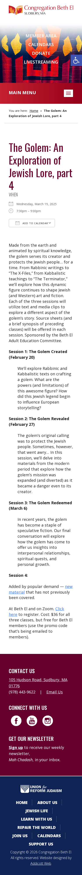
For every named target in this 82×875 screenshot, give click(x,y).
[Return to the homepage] (41, 10)
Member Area (41, 36)
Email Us (54, 692)
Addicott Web (40, 863)
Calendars (41, 44)
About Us (47, 802)
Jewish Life (36, 810)
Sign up (16, 747)
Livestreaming (41, 62)
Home (34, 111)
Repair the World (36, 827)
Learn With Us (36, 819)
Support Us (41, 844)
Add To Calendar (35, 223)
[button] (76, 60)
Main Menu (22, 92)
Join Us (20, 835)
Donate (41, 53)
